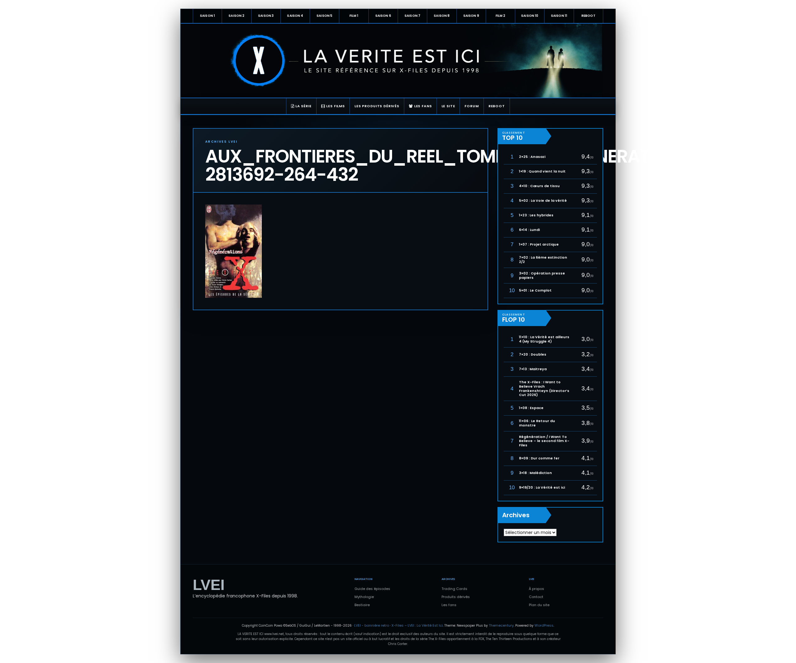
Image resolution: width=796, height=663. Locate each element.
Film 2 (501, 15)
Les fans (449, 604)
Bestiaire (362, 604)
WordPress (544, 625)
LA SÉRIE (303, 106)
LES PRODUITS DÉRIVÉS (376, 106)
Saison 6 (383, 15)
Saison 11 (559, 15)
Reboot (588, 15)
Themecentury (501, 625)
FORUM (472, 106)
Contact (536, 596)
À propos (536, 588)
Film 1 (354, 15)
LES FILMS (335, 106)
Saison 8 (442, 15)
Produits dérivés (456, 596)
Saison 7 (412, 15)
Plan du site (539, 604)
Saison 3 (266, 15)
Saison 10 (529, 15)
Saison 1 (207, 15)
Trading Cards (454, 588)
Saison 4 (295, 15)
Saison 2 (236, 15)
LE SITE (448, 106)
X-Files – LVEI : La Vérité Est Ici (417, 625)
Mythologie (364, 596)
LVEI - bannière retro (371, 625)
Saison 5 (324, 15)
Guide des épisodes (372, 588)
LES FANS (422, 106)
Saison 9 (471, 15)
